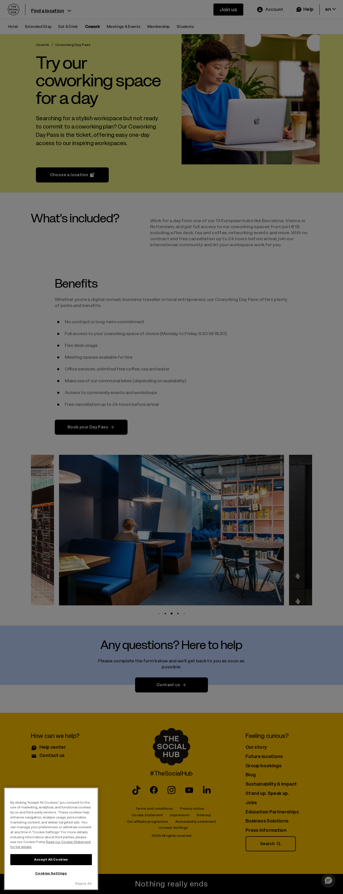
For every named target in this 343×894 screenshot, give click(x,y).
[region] (51, 839)
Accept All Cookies (51, 859)
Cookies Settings (51, 873)
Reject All (83, 883)
